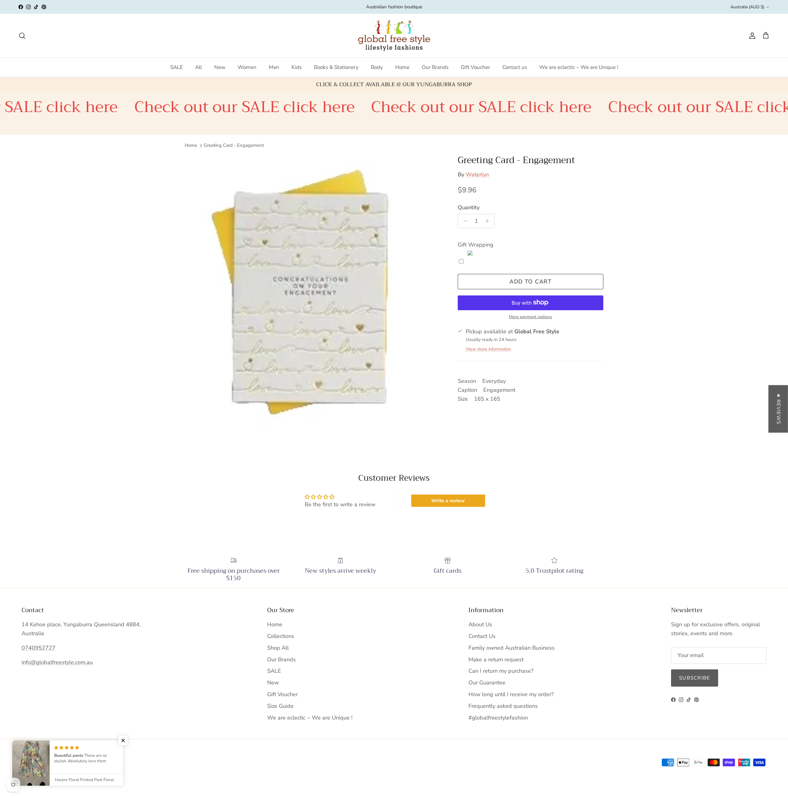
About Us (480, 624)
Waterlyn (477, 174)
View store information (488, 349)
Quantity (469, 207)
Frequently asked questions (503, 706)
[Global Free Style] (394, 35)
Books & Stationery (336, 67)
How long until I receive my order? (511, 694)
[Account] (751, 35)
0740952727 (38, 648)
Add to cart (530, 281)
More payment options (530, 316)
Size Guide (280, 706)
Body (377, 67)
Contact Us (482, 636)
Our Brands (435, 67)
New (219, 67)
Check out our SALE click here (203, 107)
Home (402, 67)
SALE (176, 67)
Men (274, 67)
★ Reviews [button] (778, 408)
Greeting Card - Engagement (234, 145)
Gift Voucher (475, 67)
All (198, 67)
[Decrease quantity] (463, 221)
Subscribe (694, 678)
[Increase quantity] (488, 221)
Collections (280, 636)
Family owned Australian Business (511, 648)
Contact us (514, 67)
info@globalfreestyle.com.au (57, 662)
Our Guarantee (486, 682)
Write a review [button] (448, 500)
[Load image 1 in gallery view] (314, 294)
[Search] (22, 35)
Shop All (278, 648)
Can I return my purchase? (500, 671)
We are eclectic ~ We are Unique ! (578, 67)
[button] (123, 740)
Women (247, 67)
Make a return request (496, 659)
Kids (296, 67)
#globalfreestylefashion (498, 717)
